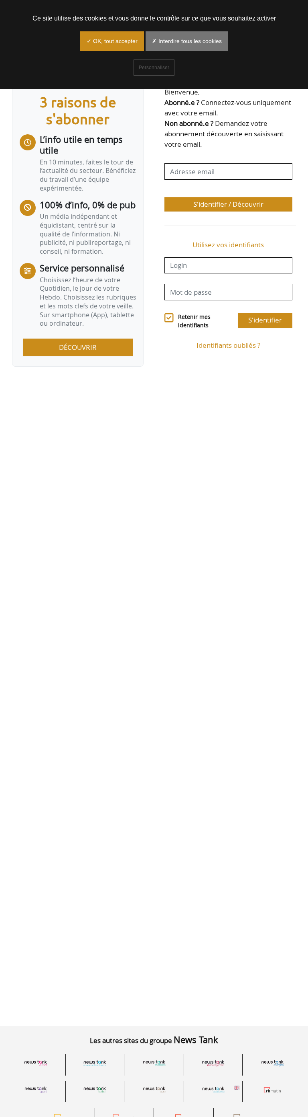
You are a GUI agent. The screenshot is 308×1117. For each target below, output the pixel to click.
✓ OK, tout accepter (112, 41)
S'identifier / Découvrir (228, 204)
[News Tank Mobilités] (154, 1063)
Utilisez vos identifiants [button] (228, 244)
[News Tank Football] (95, 1090)
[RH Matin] (272, 1090)
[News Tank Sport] (35, 1090)
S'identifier (265, 319)
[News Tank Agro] (154, 1090)
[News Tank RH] (213, 1063)
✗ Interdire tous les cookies (187, 41)
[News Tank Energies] (272, 1063)
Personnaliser (154, 67)
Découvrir (78, 347)
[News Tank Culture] (35, 1063)
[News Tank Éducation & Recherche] (95, 1063)
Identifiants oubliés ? (228, 345)
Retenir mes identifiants (194, 321)
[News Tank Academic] (213, 1090)
